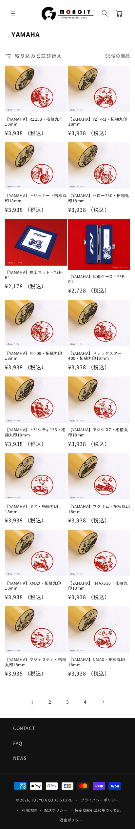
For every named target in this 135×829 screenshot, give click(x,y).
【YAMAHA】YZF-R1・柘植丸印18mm (97, 121)
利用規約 (29, 810)
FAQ (17, 743)
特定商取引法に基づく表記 (98, 810)
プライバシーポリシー (100, 799)
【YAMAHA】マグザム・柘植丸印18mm (99, 509)
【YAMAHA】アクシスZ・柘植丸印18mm (98, 432)
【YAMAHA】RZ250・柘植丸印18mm (34, 121)
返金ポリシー (71, 819)
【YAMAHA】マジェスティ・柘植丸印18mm (35, 662)
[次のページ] (103, 702)
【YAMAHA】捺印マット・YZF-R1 (34, 275)
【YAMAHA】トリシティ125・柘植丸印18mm (35, 432)
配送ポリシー (55, 810)
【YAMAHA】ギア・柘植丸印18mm (31, 509)
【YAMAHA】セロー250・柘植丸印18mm (98, 198)
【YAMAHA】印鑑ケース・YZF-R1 (97, 279)
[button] (13, 13)
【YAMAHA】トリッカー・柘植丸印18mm (36, 198)
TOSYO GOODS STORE (51, 799)
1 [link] (32, 701)
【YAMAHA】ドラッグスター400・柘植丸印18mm (95, 356)
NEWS (19, 758)
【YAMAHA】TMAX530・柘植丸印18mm (97, 585)
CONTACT (24, 728)
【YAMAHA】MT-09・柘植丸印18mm (33, 356)
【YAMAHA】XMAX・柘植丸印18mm (33, 585)
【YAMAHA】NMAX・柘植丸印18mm (96, 662)
